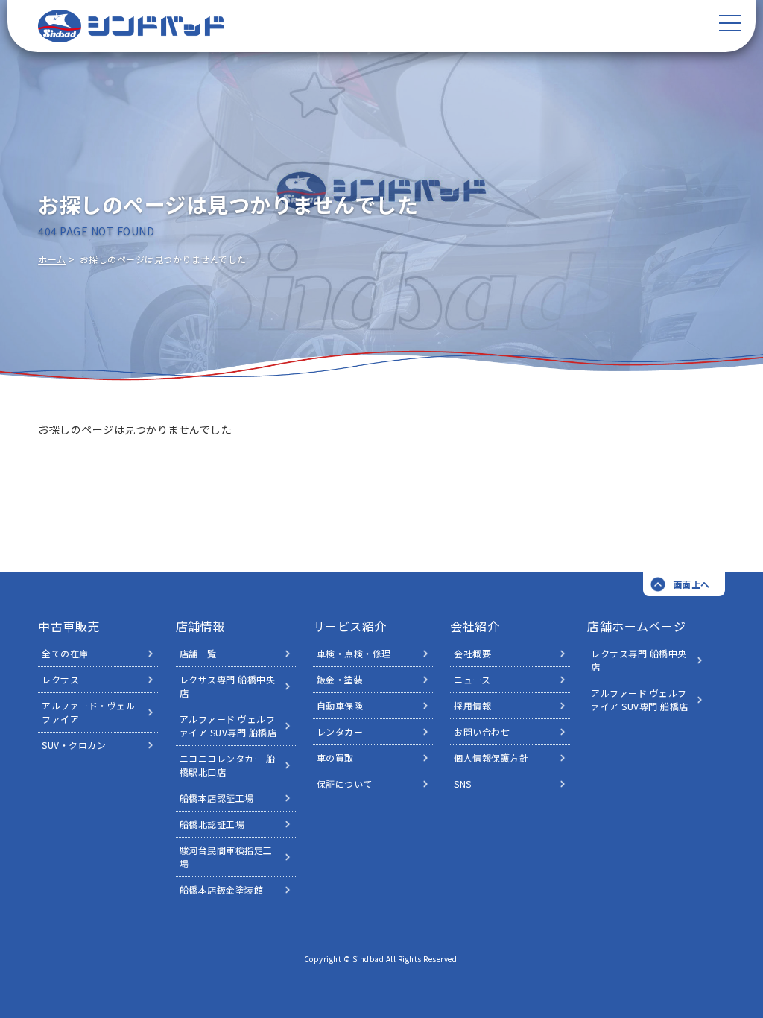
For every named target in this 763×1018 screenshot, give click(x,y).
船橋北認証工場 (212, 824)
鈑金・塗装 (340, 679)
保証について (345, 783)
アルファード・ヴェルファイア (88, 712)
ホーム (52, 259)
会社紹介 (474, 626)
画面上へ (691, 584)
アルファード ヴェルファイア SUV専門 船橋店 (228, 725)
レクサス (60, 679)
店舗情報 (200, 626)
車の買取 (335, 757)
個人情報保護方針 (491, 757)
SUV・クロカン (74, 745)
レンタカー (340, 731)
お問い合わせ (482, 731)
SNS (463, 783)
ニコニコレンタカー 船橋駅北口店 (228, 765)
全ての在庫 (65, 653)
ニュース (472, 679)
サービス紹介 (350, 626)
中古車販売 (69, 626)
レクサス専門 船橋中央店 (228, 686)
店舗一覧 (198, 653)
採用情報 (472, 705)
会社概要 (472, 653)
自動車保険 (340, 705)
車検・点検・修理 (354, 653)
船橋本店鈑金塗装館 (222, 889)
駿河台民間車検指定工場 (226, 857)
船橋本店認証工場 (217, 797)
